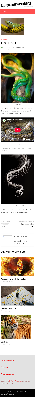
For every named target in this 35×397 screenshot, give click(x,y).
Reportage (4, 39)
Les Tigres (5, 342)
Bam (14, 394)
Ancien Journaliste (20, 47)
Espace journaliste (7, 360)
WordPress (7, 394)
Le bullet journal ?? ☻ (9, 308)
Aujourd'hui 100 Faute (20, 392)
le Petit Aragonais (15, 381)
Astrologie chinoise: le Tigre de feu (13, 279)
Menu (6, 12)
